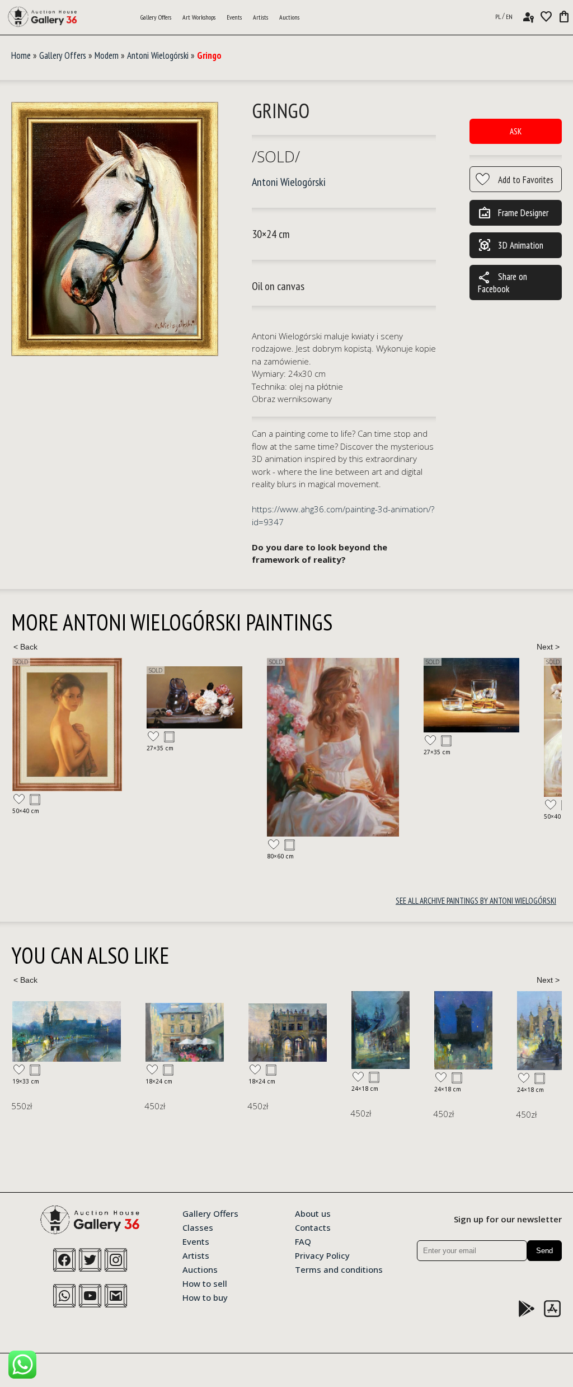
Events (234, 17)
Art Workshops (198, 17)
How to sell (204, 1283)
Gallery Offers (155, 17)
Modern (107, 55)
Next (548, 646)
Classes (197, 1227)
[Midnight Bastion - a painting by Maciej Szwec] (356, 1030)
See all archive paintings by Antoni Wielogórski (476, 900)
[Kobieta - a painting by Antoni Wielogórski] (333, 747)
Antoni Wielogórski (158, 55)
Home (21, 55)
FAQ (303, 1241)
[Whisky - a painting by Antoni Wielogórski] (471, 695)
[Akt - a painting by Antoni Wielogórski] (67, 724)
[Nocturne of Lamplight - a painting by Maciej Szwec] (274, 1030)
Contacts (313, 1227)
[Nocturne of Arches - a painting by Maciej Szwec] (181, 1032)
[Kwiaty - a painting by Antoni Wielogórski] (194, 697)
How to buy (205, 1297)
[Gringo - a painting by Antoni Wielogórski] (114, 229)
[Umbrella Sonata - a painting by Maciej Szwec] (78, 1032)
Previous (25, 646)
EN (509, 16)
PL (498, 16)
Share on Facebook (502, 282)
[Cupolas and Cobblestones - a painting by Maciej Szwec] (522, 1030)
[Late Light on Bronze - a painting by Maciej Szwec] (439, 1030)
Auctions (289, 17)
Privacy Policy (322, 1255)
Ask (516, 131)
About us (313, 1213)
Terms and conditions (339, 1269)
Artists (260, 17)
